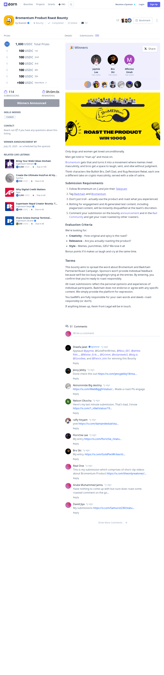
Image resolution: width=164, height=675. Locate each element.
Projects (40, 4)
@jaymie (89, 351)
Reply (76, 363)
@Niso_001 (123, 351)
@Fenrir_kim (99, 358)
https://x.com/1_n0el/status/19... (92, 408)
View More (39, 82)
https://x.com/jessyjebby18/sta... (117, 374)
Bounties (28, 4)
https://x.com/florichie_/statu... (103, 439)
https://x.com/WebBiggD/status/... (93, 389)
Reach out (9, 130)
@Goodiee (79, 358)
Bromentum (72, 162)
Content (9, 117)
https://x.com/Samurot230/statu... (113, 508)
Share (152, 48)
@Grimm (105, 354)
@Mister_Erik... (90, 354)
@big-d (133, 354)
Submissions (89, 35)
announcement (129, 213)
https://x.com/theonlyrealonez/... (126, 473)
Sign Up (154, 4)
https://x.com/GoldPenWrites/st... (105, 454)
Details (68, 35)
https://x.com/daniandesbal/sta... (98, 423)
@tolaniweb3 (120, 354)
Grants (51, 4)
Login (141, 4)
